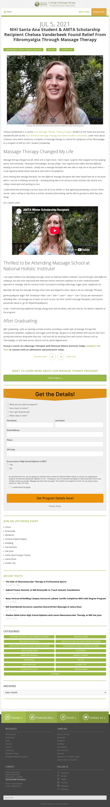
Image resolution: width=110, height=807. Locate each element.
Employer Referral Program (17, 756)
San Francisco (62, 750)
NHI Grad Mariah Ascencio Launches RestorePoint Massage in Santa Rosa (43, 606)
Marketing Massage (29, 655)
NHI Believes (29, 660)
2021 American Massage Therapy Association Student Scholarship (56, 135)
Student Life (66, 50)
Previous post (41, 356)
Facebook (65, 773)
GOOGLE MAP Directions (15, 779)
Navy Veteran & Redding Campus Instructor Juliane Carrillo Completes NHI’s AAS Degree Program (56, 598)
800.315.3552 (84, 11)
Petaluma (61, 740)
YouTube (64, 782)
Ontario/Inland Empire (16, 538)
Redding (9, 542)
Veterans (55, 674)
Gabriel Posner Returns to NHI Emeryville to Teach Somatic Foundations (43, 590)
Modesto (9, 534)
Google (64, 776)
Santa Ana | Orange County (68, 756)
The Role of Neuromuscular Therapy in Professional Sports (36, 581)
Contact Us (96, 717)
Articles (9, 747)
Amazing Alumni (81, 637)
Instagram (65, 786)
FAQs (8, 740)
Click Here (54, 378)
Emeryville (10, 531)
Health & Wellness (29, 651)
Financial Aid (43, 717)
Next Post (71, 356)
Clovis (8, 527)
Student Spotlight (29, 669)
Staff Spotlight (29, 664)
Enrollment (10, 737)
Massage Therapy (80, 655)
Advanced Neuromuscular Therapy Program (29, 637)
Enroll (70, 717)
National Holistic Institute (41, 4)
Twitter (63, 779)
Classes (15, 717)
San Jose (9, 551)
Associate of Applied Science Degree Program (80, 641)
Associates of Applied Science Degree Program (29, 646)
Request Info (99, 11)
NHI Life (51, 50)
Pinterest (64, 789)
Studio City (10, 562)
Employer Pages (12, 753)
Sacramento (11, 547)
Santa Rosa (10, 558)
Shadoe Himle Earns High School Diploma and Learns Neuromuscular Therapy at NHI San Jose (54, 615)
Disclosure (10, 750)
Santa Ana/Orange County (18, 555)
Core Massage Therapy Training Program (23, 50)
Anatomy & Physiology (29, 641)
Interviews (80, 651)
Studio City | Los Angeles (67, 760)
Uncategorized (80, 669)
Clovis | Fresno (63, 734)
